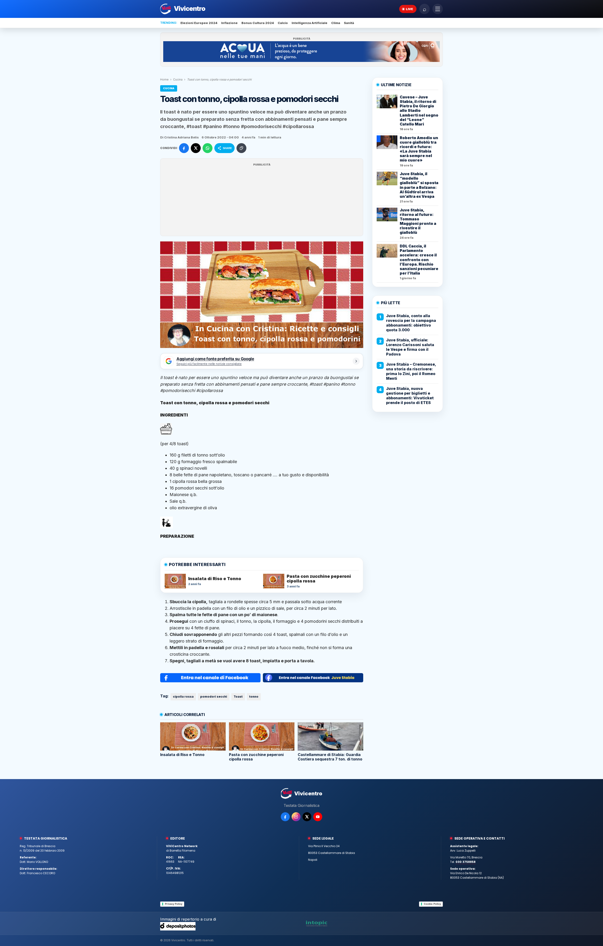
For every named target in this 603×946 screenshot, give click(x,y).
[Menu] (437, 9)
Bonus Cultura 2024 (257, 23)
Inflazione (229, 23)
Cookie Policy (432, 904)
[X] (306, 816)
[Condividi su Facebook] (184, 148)
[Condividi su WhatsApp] (207, 148)
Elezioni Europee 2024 (198, 23)
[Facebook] (285, 816)
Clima (335, 23)
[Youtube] (317, 816)
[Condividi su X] (196, 148)
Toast (238, 696)
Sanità (349, 23)
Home (164, 79)
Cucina (178, 79)
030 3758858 (466, 862)
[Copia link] (241, 148)
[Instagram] (296, 816)
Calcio (283, 23)
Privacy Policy (173, 904)
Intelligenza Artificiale (309, 23)
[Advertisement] (261, 200)
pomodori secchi (213, 696)
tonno (253, 696)
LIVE (409, 9)
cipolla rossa (183, 696)
